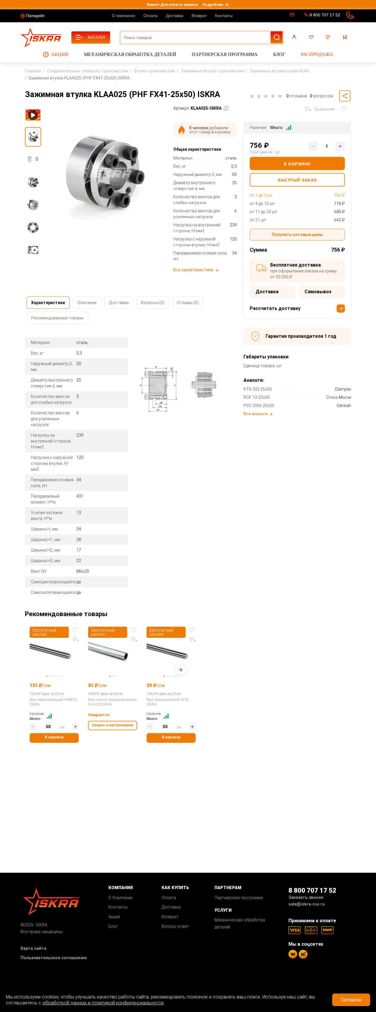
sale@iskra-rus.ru (291, 15)
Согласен (351, 1000)
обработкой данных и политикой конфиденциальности (103, 1003)
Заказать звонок (305, 897)
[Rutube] (303, 954)
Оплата (150, 15)
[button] (34, 250)
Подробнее (212, 5)
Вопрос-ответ (175, 926)
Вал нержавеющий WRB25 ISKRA (53, 701)
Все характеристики (193, 269)
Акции (59, 54)
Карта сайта (33, 948)
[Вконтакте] (292, 954)
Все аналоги (256, 413)
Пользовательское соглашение (54, 957)
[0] (312, 37)
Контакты (224, 15)
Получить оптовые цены (297, 234)
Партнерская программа (225, 54)
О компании (123, 15)
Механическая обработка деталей (130, 54)
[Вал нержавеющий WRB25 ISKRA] (54, 651)
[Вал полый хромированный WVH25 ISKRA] (112, 651)
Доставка (174, 15)
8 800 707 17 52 (325, 15)
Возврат (199, 15)
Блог (279, 54)
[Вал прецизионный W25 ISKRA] (171, 651)
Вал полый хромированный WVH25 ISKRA (112, 701)
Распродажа (317, 54)
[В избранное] (345, 109)
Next (180, 671)
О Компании (120, 897)
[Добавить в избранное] (75, 629)
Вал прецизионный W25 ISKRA (167, 701)
